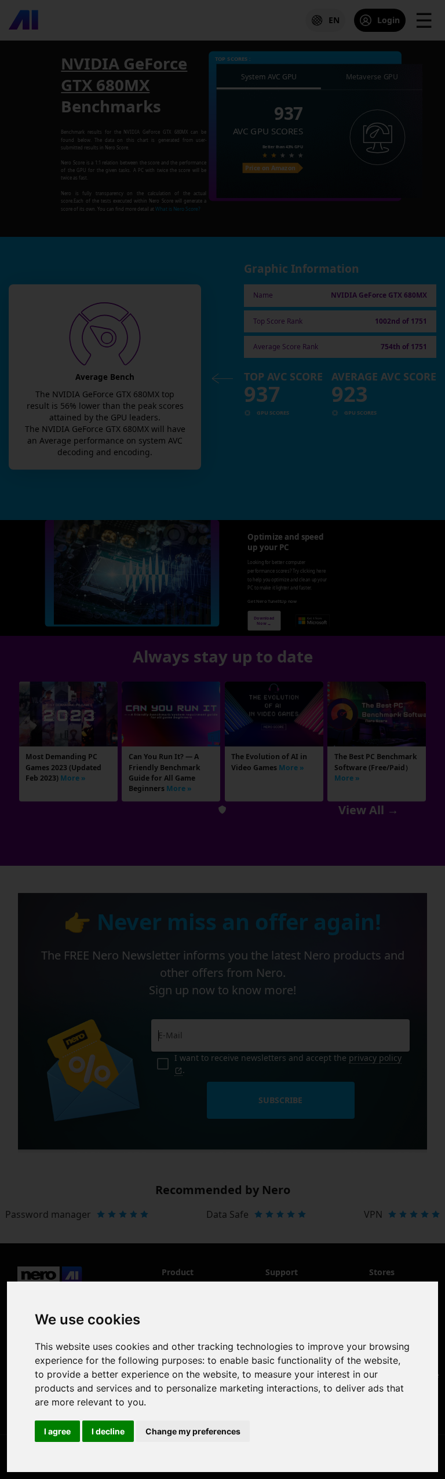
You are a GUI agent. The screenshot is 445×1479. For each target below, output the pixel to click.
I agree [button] (57, 1431)
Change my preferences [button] (192, 1431)
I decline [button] (108, 1431)
